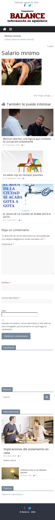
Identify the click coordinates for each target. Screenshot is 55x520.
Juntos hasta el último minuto (19, 39)
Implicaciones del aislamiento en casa (26, 450)
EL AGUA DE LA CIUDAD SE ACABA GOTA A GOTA (27, 215)
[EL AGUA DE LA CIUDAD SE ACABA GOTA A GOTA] (27, 185)
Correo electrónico (11, 297)
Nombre (6, 282)
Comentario (8, 244)
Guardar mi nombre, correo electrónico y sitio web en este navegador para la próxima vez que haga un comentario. (26, 326)
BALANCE (27, 16)
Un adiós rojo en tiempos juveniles (23, 175)
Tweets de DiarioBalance (12, 494)
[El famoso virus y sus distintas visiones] (10, 468)
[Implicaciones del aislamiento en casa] (27, 417)
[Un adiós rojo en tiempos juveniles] (22, 152)
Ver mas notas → (43, 95)
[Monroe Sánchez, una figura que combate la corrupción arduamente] (27, 110)
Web (4, 310)
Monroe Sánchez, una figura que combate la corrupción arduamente (27, 140)
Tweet (50, 46)
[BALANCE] (5, 29)
